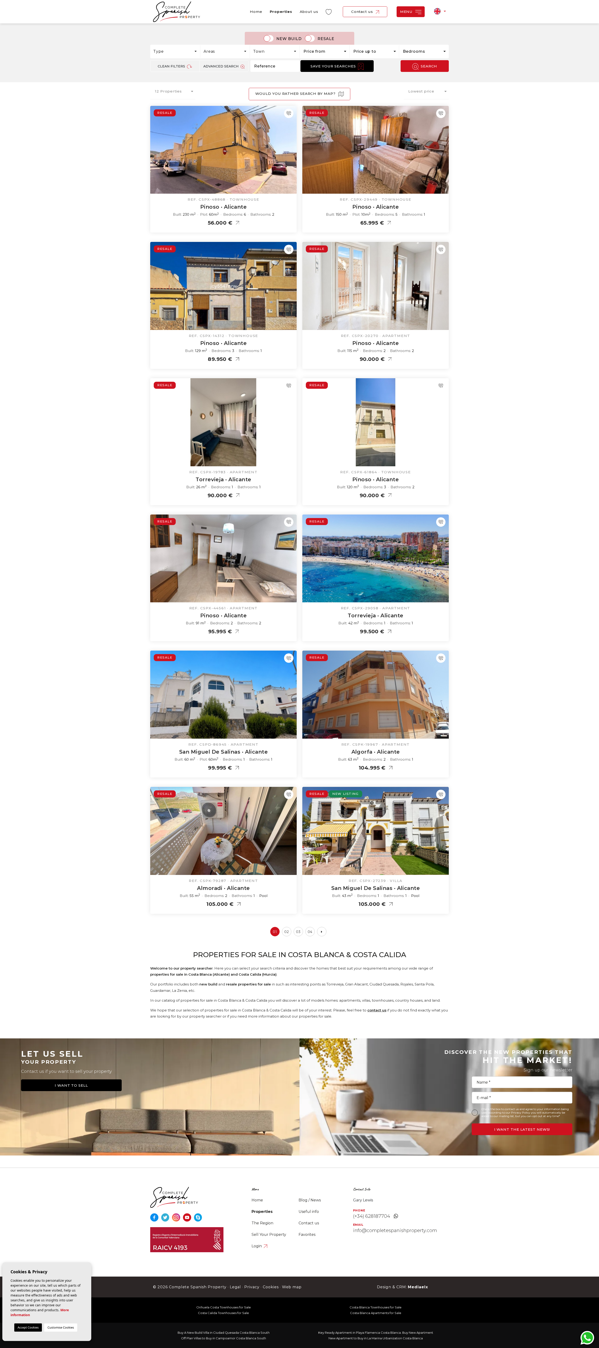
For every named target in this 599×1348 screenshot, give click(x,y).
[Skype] (198, 1217)
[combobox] (175, 51)
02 (286, 932)
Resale (326, 39)
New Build (289, 39)
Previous (155, 152)
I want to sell (71, 1085)
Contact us (362, 11)
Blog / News (310, 1200)
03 (298, 932)
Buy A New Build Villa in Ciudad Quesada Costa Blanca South (224, 1332)
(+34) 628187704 (371, 1216)
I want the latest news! (522, 1129)
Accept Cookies (28, 1327)
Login (257, 1246)
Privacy (251, 1287)
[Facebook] (154, 1217)
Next (292, 152)
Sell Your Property (269, 1234)
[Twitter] (165, 1217)
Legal (235, 1287)
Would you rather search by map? (296, 93)
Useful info (309, 1211)
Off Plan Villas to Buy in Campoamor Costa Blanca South (223, 1338)
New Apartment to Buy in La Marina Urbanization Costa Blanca (376, 1338)
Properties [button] (281, 11)
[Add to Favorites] (288, 113)
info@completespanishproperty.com (395, 1230)
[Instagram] (176, 1217)
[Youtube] (187, 1217)
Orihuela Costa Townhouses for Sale (223, 1307)
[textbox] (176, 51)
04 (310, 932)
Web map (292, 1287)
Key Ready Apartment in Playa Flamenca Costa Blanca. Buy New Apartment (375, 1332)
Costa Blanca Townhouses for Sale (376, 1307)
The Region (262, 1223)
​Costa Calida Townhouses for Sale (223, 1313)
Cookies (271, 1287)
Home (256, 11)
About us (309, 11)
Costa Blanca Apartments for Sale (375, 1313)
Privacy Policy (521, 1112)
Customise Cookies (60, 1327)
